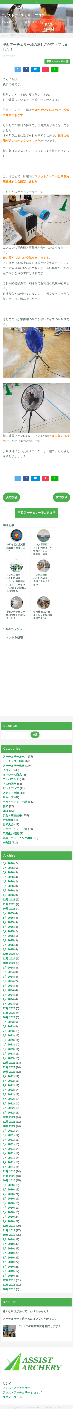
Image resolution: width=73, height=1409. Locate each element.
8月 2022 (8, 1080)
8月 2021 (8, 1135)
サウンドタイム (12, 1396)
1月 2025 (8, 949)
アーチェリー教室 (14, 765)
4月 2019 (8, 1261)
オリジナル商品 (12, 774)
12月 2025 (9, 899)
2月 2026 (8, 890)
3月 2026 (8, 886)
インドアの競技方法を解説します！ (39, 1326)
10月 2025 (9, 908)
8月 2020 (8, 1189)
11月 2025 (9, 904)
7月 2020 (8, 1194)
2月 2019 (8, 1271)
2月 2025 (8, 944)
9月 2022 (8, 1076)
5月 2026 (8, 876)
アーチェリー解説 (14, 760)
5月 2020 (8, 1203)
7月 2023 (8, 1030)
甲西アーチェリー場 (57, 61)
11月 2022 (9, 1067)
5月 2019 (8, 1257)
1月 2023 (8, 1058)
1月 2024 (8, 1003)
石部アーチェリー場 (15, 828)
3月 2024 (8, 994)
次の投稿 (11, 497)
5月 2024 (8, 985)
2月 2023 (8, 1053)
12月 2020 (9, 1171)
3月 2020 (8, 1212)
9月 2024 (8, 967)
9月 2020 (8, 1185)
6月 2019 (8, 1252)
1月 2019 (8, 1275)
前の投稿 (61, 497)
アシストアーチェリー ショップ (22, 1392)
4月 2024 (8, 990)
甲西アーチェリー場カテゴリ (36, 512)
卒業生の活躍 (11, 833)
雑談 (5, 810)
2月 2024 (8, 999)
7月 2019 (8, 1248)
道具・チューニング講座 (18, 838)
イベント (8, 769)
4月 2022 (8, 1098)
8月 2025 (8, 917)
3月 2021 (8, 1157)
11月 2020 (9, 1175)
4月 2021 (8, 1153)
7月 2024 (8, 976)
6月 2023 (8, 1035)
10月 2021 (9, 1126)
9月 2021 (8, 1130)
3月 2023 (8, 1049)
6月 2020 (8, 1198)
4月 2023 (8, 1044)
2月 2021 (8, 1162)
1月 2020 (8, 1221)
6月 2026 (8, 872)
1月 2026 (8, 895)
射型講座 (8, 819)
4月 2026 (8, 881)
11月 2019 (9, 1230)
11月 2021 (9, 1121)
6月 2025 (8, 926)
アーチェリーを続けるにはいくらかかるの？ (30, 1318)
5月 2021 (8, 1148)
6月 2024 (8, 981)
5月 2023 (8, 1040)
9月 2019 (8, 1239)
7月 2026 (8, 867)
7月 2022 (8, 1085)
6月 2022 (8, 1089)
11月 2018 (9, 1284)
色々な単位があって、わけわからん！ (26, 1311)
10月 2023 (9, 1017)
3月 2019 (8, 1266)
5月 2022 (8, 1094)
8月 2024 (8, 972)
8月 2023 (8, 1026)
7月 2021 (8, 1139)
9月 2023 (8, 1021)
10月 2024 (9, 962)
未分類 (7, 842)
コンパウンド (11, 779)
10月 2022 (9, 1071)
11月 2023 (9, 1012)
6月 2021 (8, 1144)
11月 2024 (9, 958)
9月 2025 (8, 913)
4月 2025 (8, 935)
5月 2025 (8, 931)
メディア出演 (11, 792)
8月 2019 (8, 1243)
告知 (5, 806)
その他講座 (9, 783)
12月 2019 (9, 1225)
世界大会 (8, 824)
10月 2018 (9, 1289)
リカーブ (8, 797)
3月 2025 (8, 940)
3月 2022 (8, 1103)
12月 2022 (9, 1062)
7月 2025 (8, 922)
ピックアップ (11, 788)
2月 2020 (8, 1216)
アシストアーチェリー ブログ (22, 15)
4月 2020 (8, 1207)
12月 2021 (9, 1116)
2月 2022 (8, 1107)
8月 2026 (8, 863)
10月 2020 (9, 1180)
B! (35, 69)
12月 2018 (9, 1280)
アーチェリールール (15, 756)
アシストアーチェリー (16, 1387)
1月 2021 (8, 1166)
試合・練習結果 (12, 815)
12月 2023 (9, 1008)
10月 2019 (9, 1234)
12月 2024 (9, 953)
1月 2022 (8, 1112)
